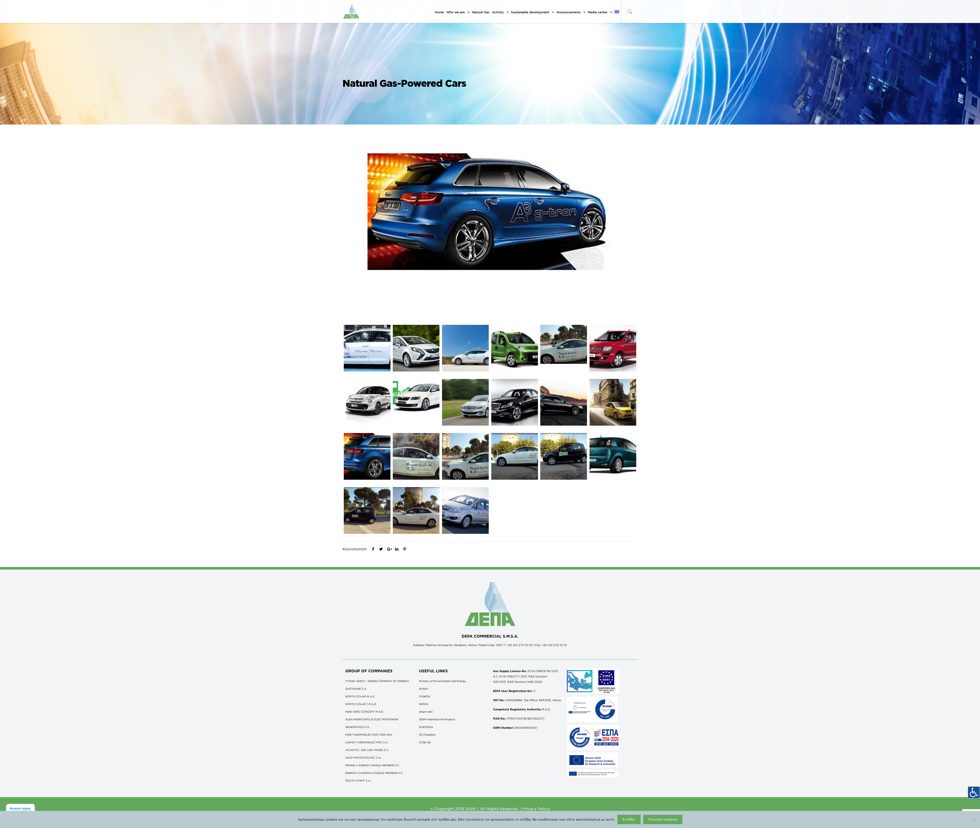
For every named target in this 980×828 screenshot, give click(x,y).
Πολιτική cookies (662, 819)
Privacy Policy (536, 809)
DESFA (423, 704)
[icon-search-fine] (630, 12)
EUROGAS (426, 726)
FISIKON (424, 696)
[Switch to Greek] (616, 12)
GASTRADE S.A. (356, 688)
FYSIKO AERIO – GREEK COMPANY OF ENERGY (377, 681)
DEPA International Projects (437, 719)
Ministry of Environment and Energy (442, 681)
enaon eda (426, 711)
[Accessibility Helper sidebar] (974, 792)
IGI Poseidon (427, 734)
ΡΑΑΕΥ (423, 688)
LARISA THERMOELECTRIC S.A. (366, 742)
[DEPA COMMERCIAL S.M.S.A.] (351, 11)
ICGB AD (425, 742)
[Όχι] (973, 819)
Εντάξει (628, 819)
